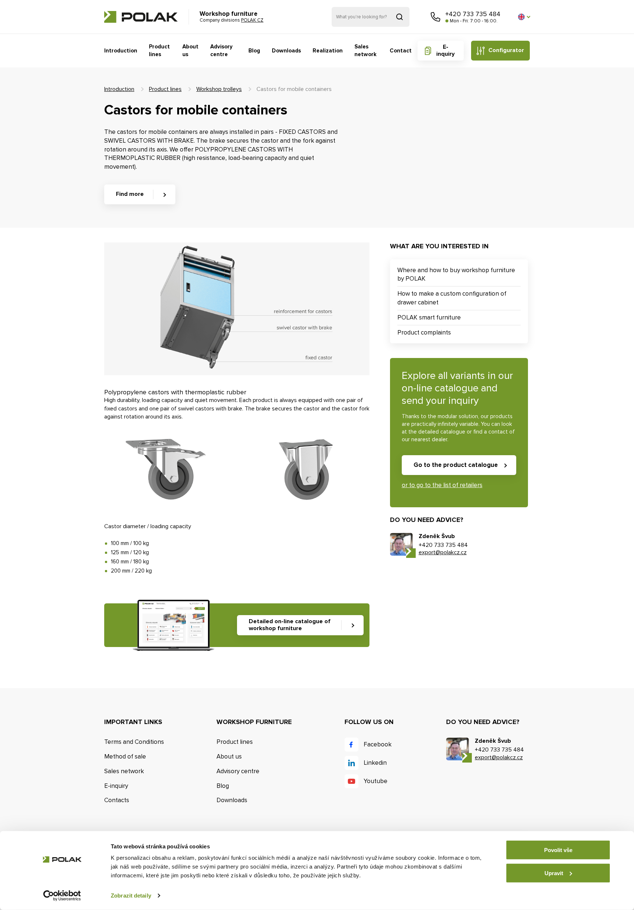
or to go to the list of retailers (442, 485)
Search (399, 17)
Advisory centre (221, 50)
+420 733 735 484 (472, 14)
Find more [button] (130, 194)
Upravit (553, 873)
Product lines (159, 50)
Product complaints (424, 332)
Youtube (375, 781)
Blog (254, 50)
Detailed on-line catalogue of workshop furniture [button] (290, 625)
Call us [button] (435, 17)
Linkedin (375, 763)
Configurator (506, 50)
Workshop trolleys (219, 89)
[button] (524, 17)
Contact (401, 50)
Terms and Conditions (134, 742)
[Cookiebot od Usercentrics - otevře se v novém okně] (62, 895)
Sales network (365, 50)
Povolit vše (558, 850)
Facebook (377, 744)
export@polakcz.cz (443, 552)
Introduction (120, 50)
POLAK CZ (141, 17)
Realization (328, 50)
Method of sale (125, 756)
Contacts (116, 800)
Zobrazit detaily (131, 895)
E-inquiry (445, 50)
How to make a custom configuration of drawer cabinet (451, 298)
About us (190, 50)
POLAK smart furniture (429, 317)
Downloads (286, 50)
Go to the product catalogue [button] (455, 465)
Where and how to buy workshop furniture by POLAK (456, 274)
